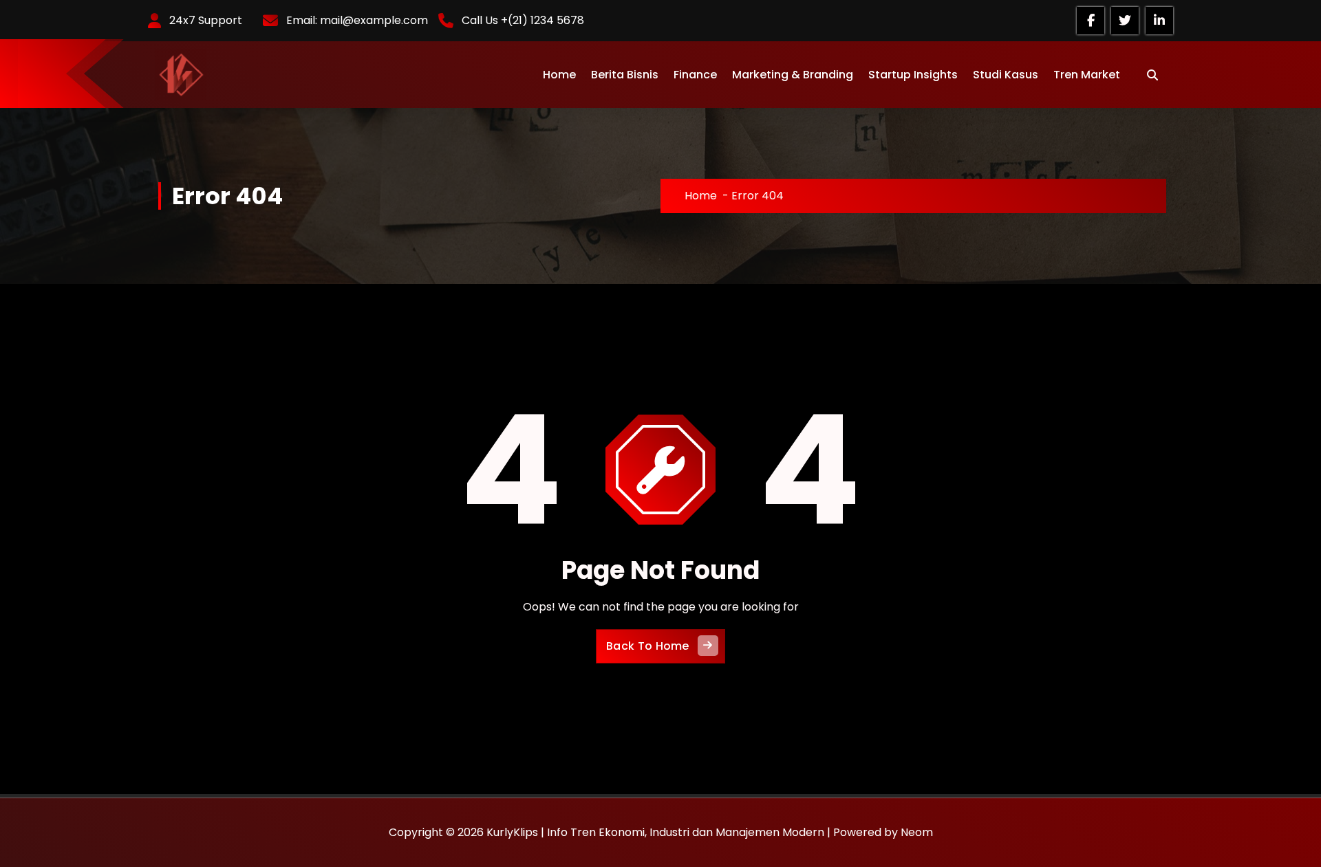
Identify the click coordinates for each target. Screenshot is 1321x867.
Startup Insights (913, 75)
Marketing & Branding (792, 75)
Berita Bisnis (624, 75)
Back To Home (647, 646)
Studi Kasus (1005, 75)
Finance (695, 75)
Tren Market (1086, 75)
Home (559, 75)
